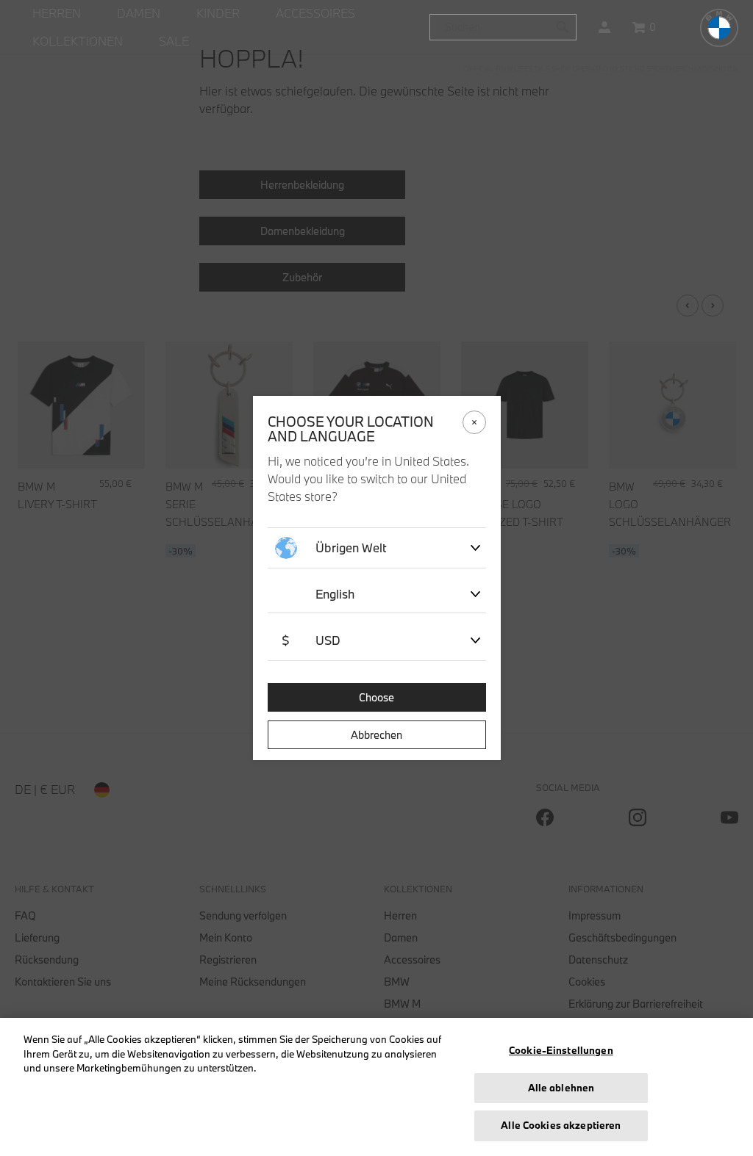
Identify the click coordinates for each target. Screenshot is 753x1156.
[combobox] (503, 27)
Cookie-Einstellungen (561, 1050)
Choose (376, 697)
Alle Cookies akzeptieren (561, 1125)
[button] (604, 27)
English (334, 594)
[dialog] (376, 578)
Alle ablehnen (561, 1087)
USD (311, 640)
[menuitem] (57, 13)
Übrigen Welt (351, 547)
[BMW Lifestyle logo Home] (719, 28)
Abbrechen (376, 735)
